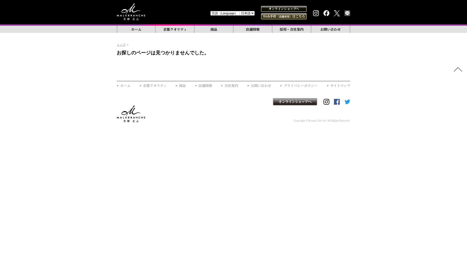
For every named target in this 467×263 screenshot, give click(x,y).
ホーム (136, 29)
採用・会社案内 (292, 29)
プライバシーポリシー (301, 85)
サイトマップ (340, 85)
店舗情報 (253, 29)
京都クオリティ (175, 29)
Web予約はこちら (284, 16)
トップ (121, 45)
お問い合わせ (330, 29)
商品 (213, 29)
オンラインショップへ (284, 8)
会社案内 (231, 85)
